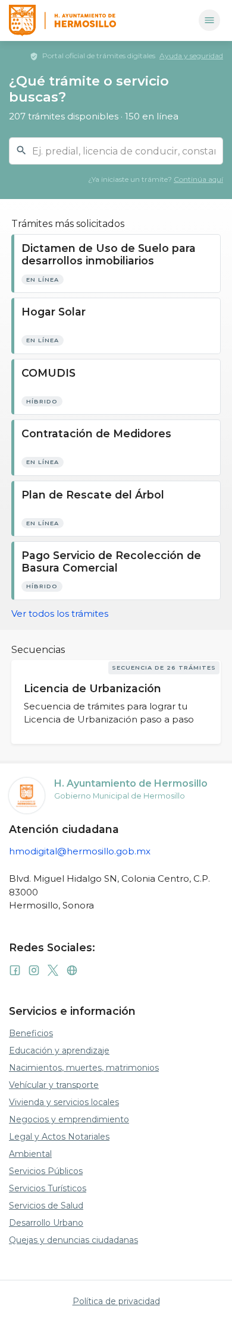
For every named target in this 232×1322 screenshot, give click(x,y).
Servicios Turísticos (47, 1188)
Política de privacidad (116, 1301)
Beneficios (31, 1033)
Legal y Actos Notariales (59, 1136)
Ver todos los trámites (59, 613)
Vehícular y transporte (54, 1085)
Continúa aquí (198, 179)
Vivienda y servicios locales (64, 1102)
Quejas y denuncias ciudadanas (73, 1240)
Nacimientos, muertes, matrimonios (84, 1067)
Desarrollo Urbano (46, 1222)
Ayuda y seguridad (191, 55)
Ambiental (30, 1154)
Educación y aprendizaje (59, 1050)
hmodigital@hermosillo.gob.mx (80, 851)
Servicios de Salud (46, 1205)
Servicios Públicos (46, 1171)
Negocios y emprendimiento (69, 1119)
